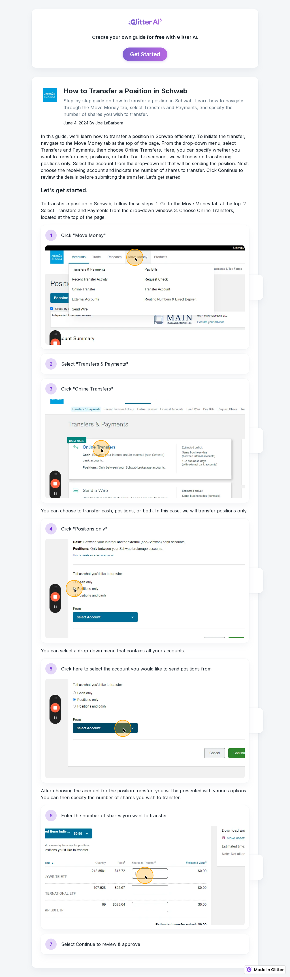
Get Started (145, 54)
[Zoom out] (256, 293)
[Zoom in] (256, 281)
